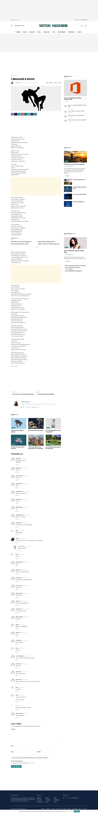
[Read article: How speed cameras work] (68, 182)
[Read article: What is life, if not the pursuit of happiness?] (75, 157)
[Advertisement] (49, 9)
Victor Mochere (18, 82)
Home (12, 75)
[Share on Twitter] (15, 114)
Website (39, 751)
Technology (46, 32)
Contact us (85, 808)
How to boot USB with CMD (79, 194)
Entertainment (62, 32)
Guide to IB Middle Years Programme (73, 271)
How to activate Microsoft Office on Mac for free (72, 98)
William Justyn (68, 254)
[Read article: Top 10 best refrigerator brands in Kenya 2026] (53, 423)
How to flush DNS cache (78, 202)
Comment (13, 729)
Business (18, 32)
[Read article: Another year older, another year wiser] (18, 440)
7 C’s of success (69, 269)
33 (60, 82)
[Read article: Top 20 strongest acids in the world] (68, 189)
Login (13, 19)
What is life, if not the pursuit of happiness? (21, 241)
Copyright (65, 808)
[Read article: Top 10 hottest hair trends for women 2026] (75, 243)
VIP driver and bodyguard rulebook (17, 431)
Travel (39, 32)
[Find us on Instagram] (79, 20)
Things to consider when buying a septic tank (48, 244)
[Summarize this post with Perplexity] (35, 114)
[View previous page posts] (35, 248)
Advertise (43, 808)
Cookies (53, 808)
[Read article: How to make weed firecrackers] (36, 423)
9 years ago (25, 458)
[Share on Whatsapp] (25, 114)
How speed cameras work (79, 179)
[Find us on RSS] (78, 798)
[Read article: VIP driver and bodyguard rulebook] (18, 423)
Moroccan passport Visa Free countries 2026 (75, 265)
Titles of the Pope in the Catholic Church (76, 115)
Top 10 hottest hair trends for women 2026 (74, 251)
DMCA (69, 808)
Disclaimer (48, 808)
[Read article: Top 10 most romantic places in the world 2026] (53, 440)
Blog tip (80, 808)
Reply (18, 464)
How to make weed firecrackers (35, 430)
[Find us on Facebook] (75, 20)
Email (12, 751)
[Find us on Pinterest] (82, 20)
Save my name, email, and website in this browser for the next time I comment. (30, 757)
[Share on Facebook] (12, 114)
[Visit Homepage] (53, 25)
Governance (71, 32)
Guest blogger (74, 808)
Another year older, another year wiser (17, 447)
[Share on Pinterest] (22, 114)
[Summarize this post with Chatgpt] (32, 114)
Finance (25, 32)
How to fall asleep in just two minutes (19, 244)
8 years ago (29, 546)
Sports (79, 32)
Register (17, 19)
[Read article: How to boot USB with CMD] (68, 196)
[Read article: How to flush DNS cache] (68, 204)
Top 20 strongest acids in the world (79, 187)
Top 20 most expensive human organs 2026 (77, 120)
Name (12, 745)
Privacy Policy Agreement (17, 761)
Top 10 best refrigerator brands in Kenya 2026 (53, 431)
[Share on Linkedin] (19, 114)
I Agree (76, 811)
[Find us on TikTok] (86, 20)
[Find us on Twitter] (77, 20)
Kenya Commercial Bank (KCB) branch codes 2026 (77, 105)
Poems (15, 366)
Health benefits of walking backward (46, 241)
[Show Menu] (11, 25)
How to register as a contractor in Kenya (76, 111)
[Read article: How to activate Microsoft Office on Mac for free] (75, 88)
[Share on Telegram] (28, 114)
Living (53, 32)
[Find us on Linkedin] (70, 798)
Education (32, 32)
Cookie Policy (70, 811)
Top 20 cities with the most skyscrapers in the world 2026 (35, 447)
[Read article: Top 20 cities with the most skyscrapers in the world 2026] (36, 440)
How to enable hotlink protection (72, 267)
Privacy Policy (31, 763)
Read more (68, 175)
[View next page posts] (37, 248)
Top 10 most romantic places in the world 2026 (53, 447)
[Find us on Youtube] (84, 20)
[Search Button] (81, 25)
